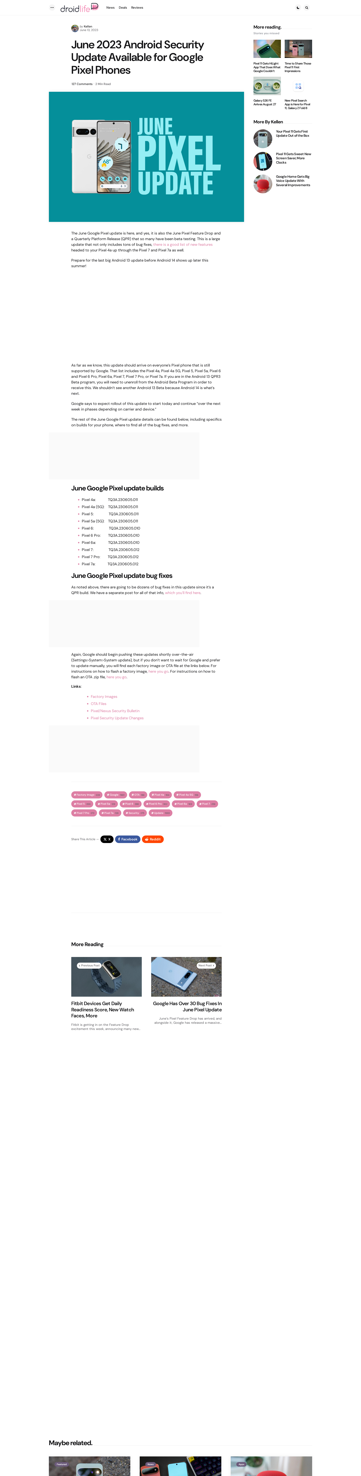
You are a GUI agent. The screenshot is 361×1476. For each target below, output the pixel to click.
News (151, 1464)
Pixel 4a (162, 795)
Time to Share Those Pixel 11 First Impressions (298, 67)
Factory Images (104, 696)
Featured (62, 1464)
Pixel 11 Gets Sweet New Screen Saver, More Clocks (293, 158)
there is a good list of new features (183, 244)
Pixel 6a (184, 804)
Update (162, 813)
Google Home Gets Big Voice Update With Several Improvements (293, 181)
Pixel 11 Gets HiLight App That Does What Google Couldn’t (267, 67)
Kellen (88, 26)
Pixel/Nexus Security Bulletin (115, 710)
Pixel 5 (84, 804)
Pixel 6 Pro (158, 804)
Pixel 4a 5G (188, 795)
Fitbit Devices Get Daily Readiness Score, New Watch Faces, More (102, 1009)
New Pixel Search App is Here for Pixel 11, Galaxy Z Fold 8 (297, 104)
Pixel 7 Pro (85, 813)
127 (82, 84)
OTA (139, 795)
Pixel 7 (208, 804)
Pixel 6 (132, 804)
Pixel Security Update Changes (117, 718)
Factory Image (88, 795)
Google (117, 795)
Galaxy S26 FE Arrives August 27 (264, 102)
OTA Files (98, 703)
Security (136, 813)
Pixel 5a (108, 804)
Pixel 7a (111, 813)
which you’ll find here (182, 592)
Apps (241, 1464)
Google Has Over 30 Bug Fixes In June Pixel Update (187, 1006)
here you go (158, 671)
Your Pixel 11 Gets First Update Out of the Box (292, 133)
